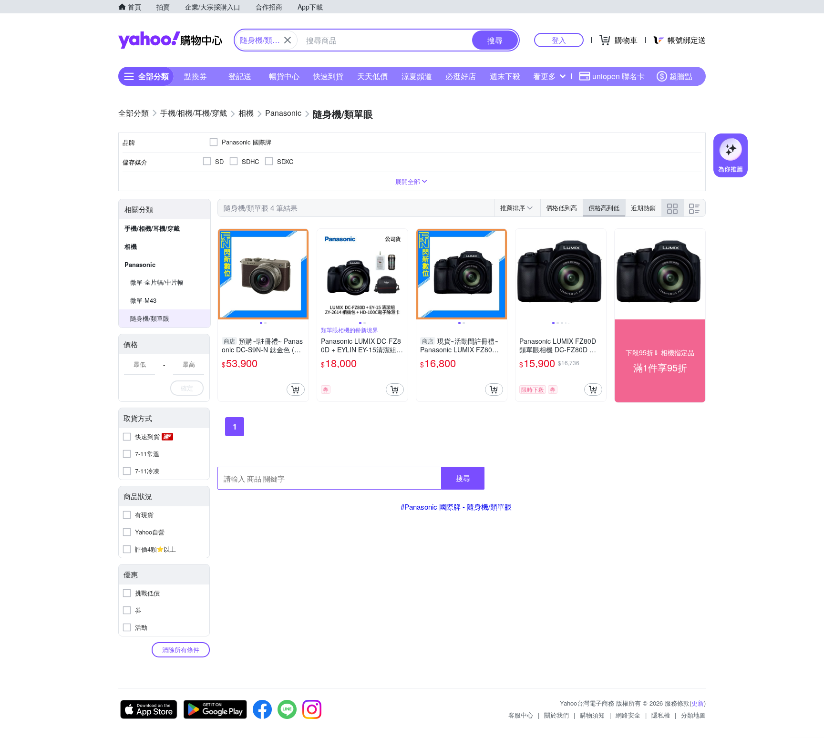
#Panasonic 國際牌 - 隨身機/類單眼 (456, 507)
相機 (130, 246)
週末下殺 (505, 76)
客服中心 (520, 714)
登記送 (239, 76)
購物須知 (592, 714)
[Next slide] (302, 274)
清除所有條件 (180, 649)
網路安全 (628, 714)
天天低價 (372, 76)
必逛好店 (460, 76)
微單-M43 (143, 300)
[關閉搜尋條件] (287, 40)
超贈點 (681, 76)
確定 (187, 387)
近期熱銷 (643, 207)
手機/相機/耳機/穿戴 (152, 228)
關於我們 (556, 714)
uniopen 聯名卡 (618, 76)
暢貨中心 (284, 76)
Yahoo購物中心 (170, 40)
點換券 (195, 76)
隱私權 (660, 714)
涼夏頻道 (417, 76)
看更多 (544, 76)
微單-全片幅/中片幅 (157, 282)
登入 (559, 40)
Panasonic (139, 264)
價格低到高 (561, 207)
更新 (697, 702)
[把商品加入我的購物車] (296, 389)
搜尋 (463, 478)
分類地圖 (693, 714)
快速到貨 (328, 76)
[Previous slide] (224, 274)
